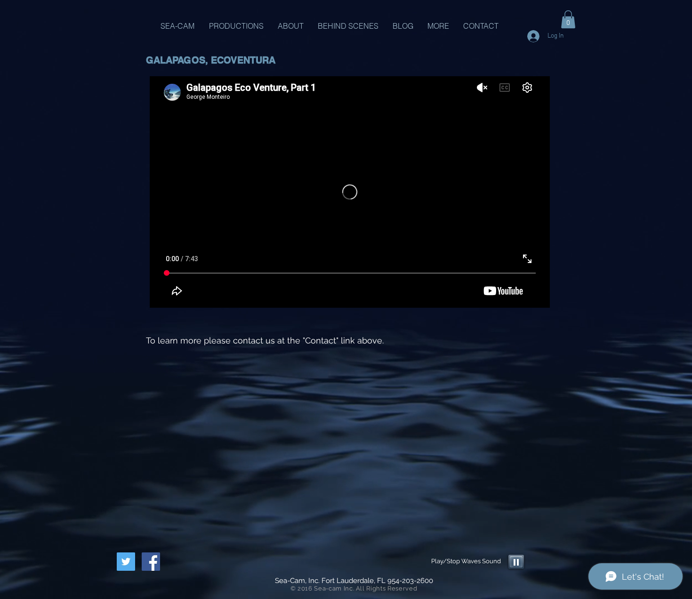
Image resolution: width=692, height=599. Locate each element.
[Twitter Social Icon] (126, 561)
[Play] (516, 562)
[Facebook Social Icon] (151, 561)
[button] (568, 19)
